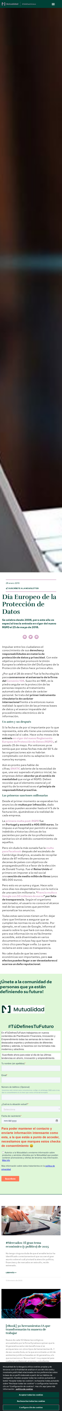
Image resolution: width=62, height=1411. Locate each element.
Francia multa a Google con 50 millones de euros (29, 894)
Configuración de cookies (31, 1407)
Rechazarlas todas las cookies (31, 1401)
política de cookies (24, 1389)
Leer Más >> (11, 1272)
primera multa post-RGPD (22, 821)
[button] (53, 4)
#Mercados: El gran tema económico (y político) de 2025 (27, 1244)
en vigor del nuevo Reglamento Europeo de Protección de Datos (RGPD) (27, 740)
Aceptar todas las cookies (31, 1395)
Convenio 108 (15, 681)
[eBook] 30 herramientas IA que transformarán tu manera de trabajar (28, 1329)
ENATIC (15, 768)
